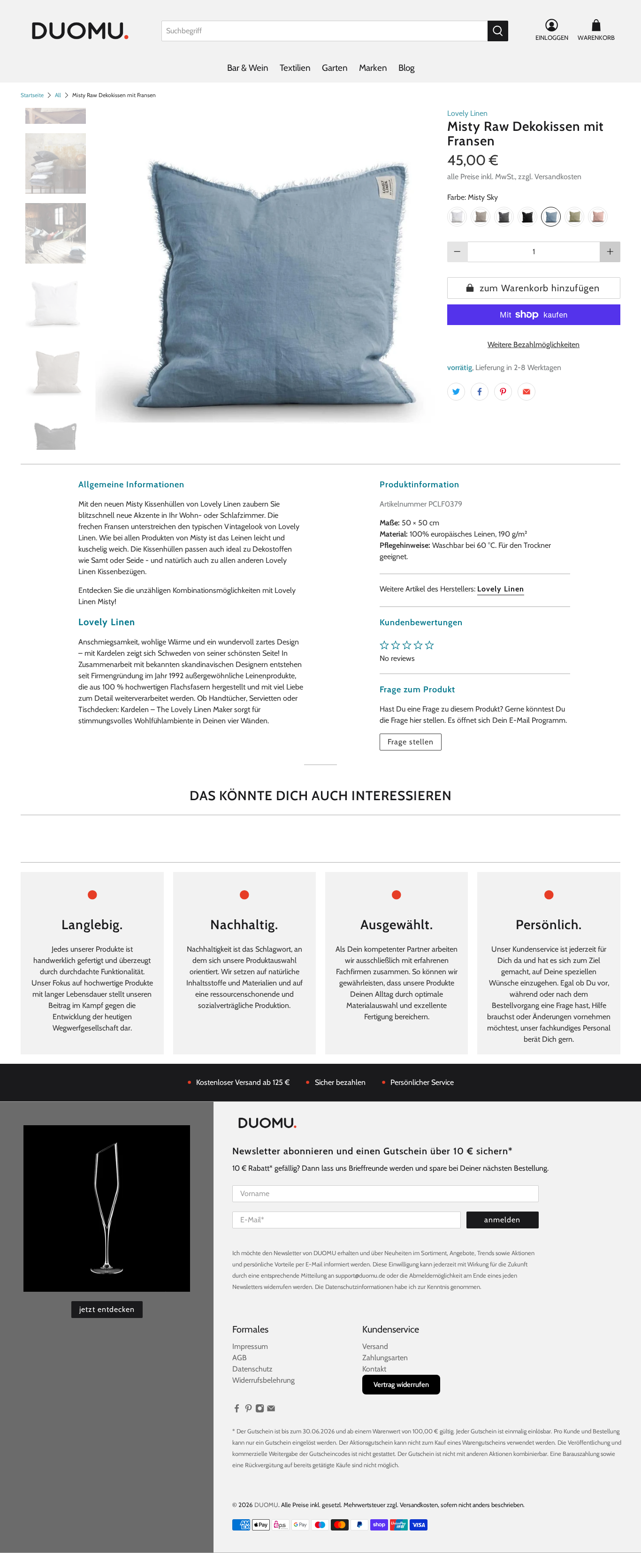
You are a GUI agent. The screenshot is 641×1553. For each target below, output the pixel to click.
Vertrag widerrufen (401, 1384)
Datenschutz (252, 1368)
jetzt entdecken (107, 1309)
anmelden (502, 1219)
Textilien (295, 67)
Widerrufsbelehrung (263, 1380)
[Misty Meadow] (480, 217)
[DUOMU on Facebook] (236, 1410)
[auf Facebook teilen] (479, 392)
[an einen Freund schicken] (526, 392)
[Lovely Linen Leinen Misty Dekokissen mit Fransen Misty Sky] (266, 279)
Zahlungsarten (385, 1357)
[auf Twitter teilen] (456, 392)
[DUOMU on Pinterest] (248, 1410)
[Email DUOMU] (271, 1410)
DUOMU (266, 1504)
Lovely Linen (467, 113)
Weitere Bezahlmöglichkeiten (534, 344)
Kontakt (374, 1368)
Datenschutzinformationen (359, 1286)
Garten (335, 67)
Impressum (250, 1346)
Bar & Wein (247, 67)
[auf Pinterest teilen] (503, 392)
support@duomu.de (360, 1275)
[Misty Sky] (551, 217)
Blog (406, 67)
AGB (239, 1357)
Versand (375, 1346)
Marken (373, 67)
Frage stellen (411, 741)
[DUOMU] (80, 30)
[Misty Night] (527, 217)
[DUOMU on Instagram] (259, 1410)
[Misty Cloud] (457, 217)
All (58, 95)
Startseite (32, 95)
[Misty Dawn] (504, 217)
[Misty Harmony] (574, 217)
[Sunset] (598, 217)
